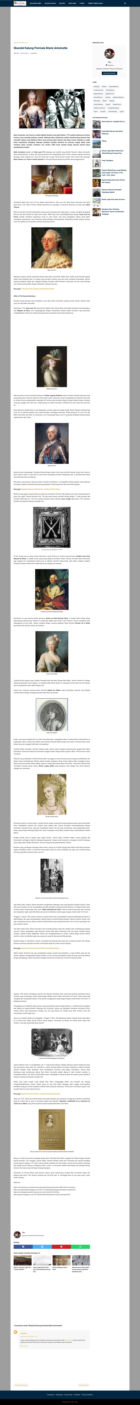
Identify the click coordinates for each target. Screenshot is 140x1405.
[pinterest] (61, 1247)
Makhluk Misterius (118, 97)
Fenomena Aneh (98, 90)
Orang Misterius (98, 104)
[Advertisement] (70, 24)
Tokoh (82, 3)
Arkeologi (96, 86)
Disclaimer (77, 1394)
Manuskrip (97, 101)
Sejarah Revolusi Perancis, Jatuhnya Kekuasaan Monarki (40, 1094)
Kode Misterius (98, 97)
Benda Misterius (113, 86)
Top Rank (103, 111)
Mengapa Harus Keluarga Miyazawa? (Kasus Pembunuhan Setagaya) (113, 211)
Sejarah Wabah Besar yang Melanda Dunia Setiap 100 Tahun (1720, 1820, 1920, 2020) (114, 172)
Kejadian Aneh (35, 3)
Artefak (104, 86)
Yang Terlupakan (107, 160)
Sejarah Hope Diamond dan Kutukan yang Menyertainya (40, 948)
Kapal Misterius (98, 93)
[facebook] (23, 1247)
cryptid (122, 111)
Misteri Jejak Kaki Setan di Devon (113, 199)
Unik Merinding (112, 111)
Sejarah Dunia (50, 3)
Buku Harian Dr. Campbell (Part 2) (113, 121)
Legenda (107, 97)
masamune (23, 1333)
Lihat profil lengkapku (109, 73)
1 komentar (33, 53)
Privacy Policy (68, 1394)
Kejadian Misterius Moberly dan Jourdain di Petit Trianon (40, 489)
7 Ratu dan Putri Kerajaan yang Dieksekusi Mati (37, 289)
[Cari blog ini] (125, 3)
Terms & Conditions (87, 1394)
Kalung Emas (69, 1340)
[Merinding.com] (20, 3)
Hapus (26, 1346)
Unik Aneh (72, 3)
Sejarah (108, 104)
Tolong (104, 141)
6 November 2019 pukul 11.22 (28, 1336)
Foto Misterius (110, 90)
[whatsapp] (80, 1247)
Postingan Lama (83, 1385)
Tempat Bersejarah (95, 3)
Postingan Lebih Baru (21, 1385)
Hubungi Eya (59, 1394)
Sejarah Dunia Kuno (99, 108)
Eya (109, 62)
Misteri (62, 3)
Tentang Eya (50, 1394)
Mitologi (111, 101)
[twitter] (42, 1247)
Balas (21, 1346)
